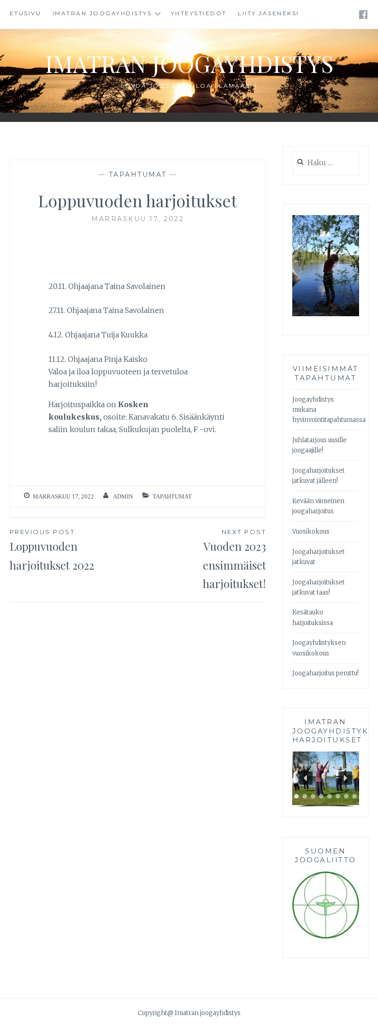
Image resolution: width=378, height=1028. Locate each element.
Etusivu (25, 13)
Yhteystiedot (199, 13)
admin (123, 496)
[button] (306, 778)
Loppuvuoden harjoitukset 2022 (52, 550)
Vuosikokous (311, 531)
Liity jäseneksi (268, 13)
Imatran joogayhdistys (102, 13)
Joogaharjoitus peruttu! (325, 673)
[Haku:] (325, 163)
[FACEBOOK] (364, 14)
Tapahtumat (138, 174)
